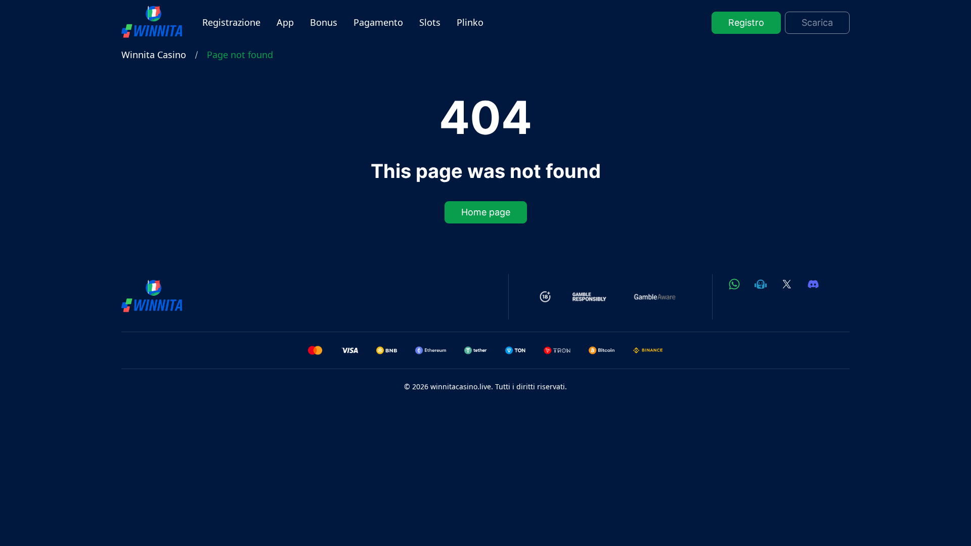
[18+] (545, 297)
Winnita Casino (153, 55)
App (285, 22)
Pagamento (378, 22)
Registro (746, 22)
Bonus (323, 22)
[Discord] (813, 284)
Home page (485, 212)
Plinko (470, 22)
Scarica (817, 22)
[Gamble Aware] (655, 297)
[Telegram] (761, 284)
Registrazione (231, 22)
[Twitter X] (787, 284)
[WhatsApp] (734, 284)
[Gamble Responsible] (590, 297)
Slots (429, 22)
